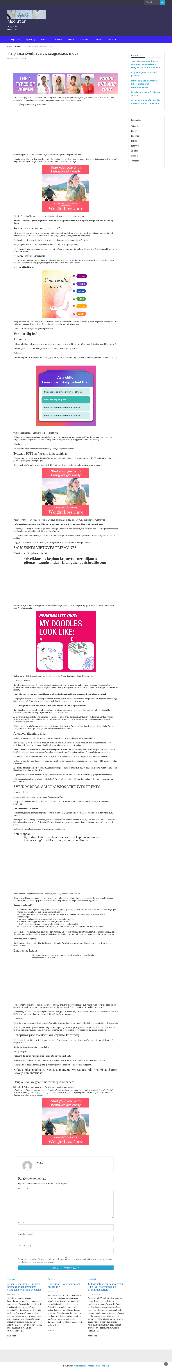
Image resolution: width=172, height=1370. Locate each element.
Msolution (17, 21)
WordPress (78, 1365)
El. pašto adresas (25, 1234)
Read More (11, 1336)
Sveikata (134, 155)
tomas (39, 1162)
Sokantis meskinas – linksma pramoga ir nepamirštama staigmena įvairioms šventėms (24, 1286)
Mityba (71, 39)
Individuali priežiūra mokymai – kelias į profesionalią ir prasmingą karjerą (105, 1286)
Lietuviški (58, 39)
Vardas (21, 1222)
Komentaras (23, 1188)
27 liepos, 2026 (54, 1292)
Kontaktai (112, 39)
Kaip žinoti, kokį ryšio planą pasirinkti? (64, 1285)
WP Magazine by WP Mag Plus (96, 1365)
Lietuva (44, 39)
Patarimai (84, 39)
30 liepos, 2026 (14, 1295)
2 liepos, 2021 (14, 59)
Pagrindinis (15, 39)
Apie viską (30, 39)
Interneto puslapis (25, 1245)
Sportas (97, 39)
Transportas (136, 160)
